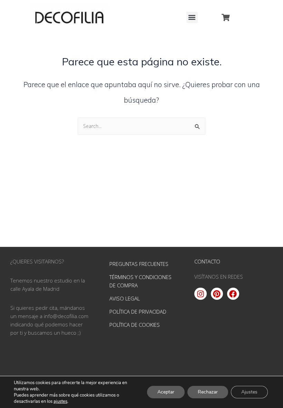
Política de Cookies (134, 324)
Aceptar (165, 392)
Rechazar (208, 392)
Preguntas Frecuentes (138, 263)
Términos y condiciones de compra (140, 281)
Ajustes (249, 392)
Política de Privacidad (137, 311)
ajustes (60, 401)
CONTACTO (207, 261)
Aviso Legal (124, 298)
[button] (192, 17)
